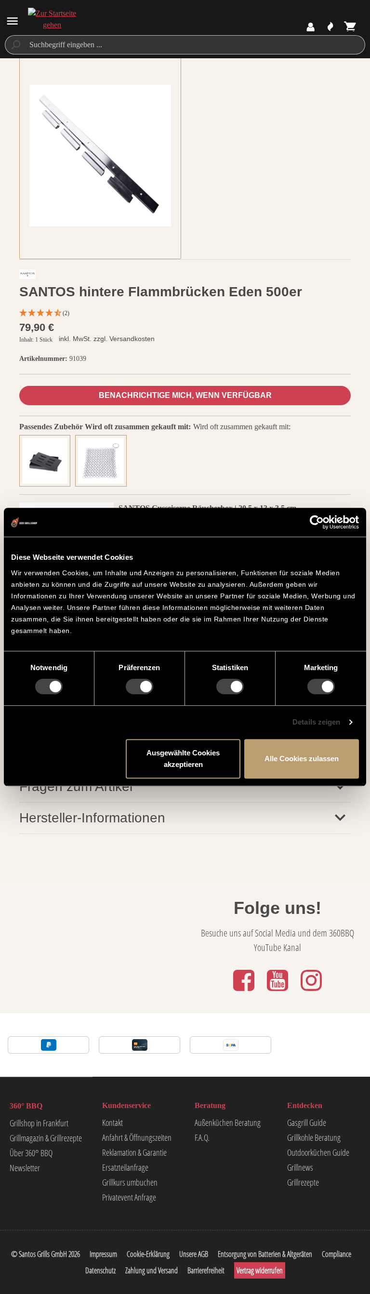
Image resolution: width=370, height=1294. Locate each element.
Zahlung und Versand (151, 1270)
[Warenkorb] (350, 27)
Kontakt (112, 1122)
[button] (185, 313)
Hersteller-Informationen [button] (92, 817)
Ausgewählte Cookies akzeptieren (183, 758)
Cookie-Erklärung (148, 1254)
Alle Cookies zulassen (301, 758)
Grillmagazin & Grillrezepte (46, 1138)
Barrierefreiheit (206, 1270)
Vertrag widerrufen (260, 1270)
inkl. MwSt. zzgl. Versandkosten (107, 339)
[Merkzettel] (330, 27)
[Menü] (12, 21)
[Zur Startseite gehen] (52, 19)
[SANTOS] (27, 276)
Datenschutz (100, 1270)
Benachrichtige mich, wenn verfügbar (185, 395)
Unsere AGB (193, 1254)
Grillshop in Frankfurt (39, 1123)
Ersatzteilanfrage (125, 1167)
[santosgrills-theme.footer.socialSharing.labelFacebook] (245, 992)
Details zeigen (316, 722)
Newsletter (25, 1168)
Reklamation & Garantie (134, 1152)
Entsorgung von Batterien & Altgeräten (265, 1254)
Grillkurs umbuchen (130, 1182)
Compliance (336, 1254)
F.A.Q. (202, 1137)
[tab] (47, 459)
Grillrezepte (303, 1182)
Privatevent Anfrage (129, 1197)
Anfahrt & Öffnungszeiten (137, 1137)
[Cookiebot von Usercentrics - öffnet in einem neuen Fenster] (317, 522)
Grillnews (300, 1167)
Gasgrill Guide (306, 1122)
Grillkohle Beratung (314, 1137)
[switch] (139, 686)
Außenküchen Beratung (228, 1122)
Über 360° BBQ (31, 1153)
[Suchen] (15, 44)
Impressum (103, 1254)
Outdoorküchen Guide (318, 1152)
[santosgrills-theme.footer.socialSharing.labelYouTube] (278, 992)
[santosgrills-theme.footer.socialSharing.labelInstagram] (311, 992)
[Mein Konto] (310, 27)
